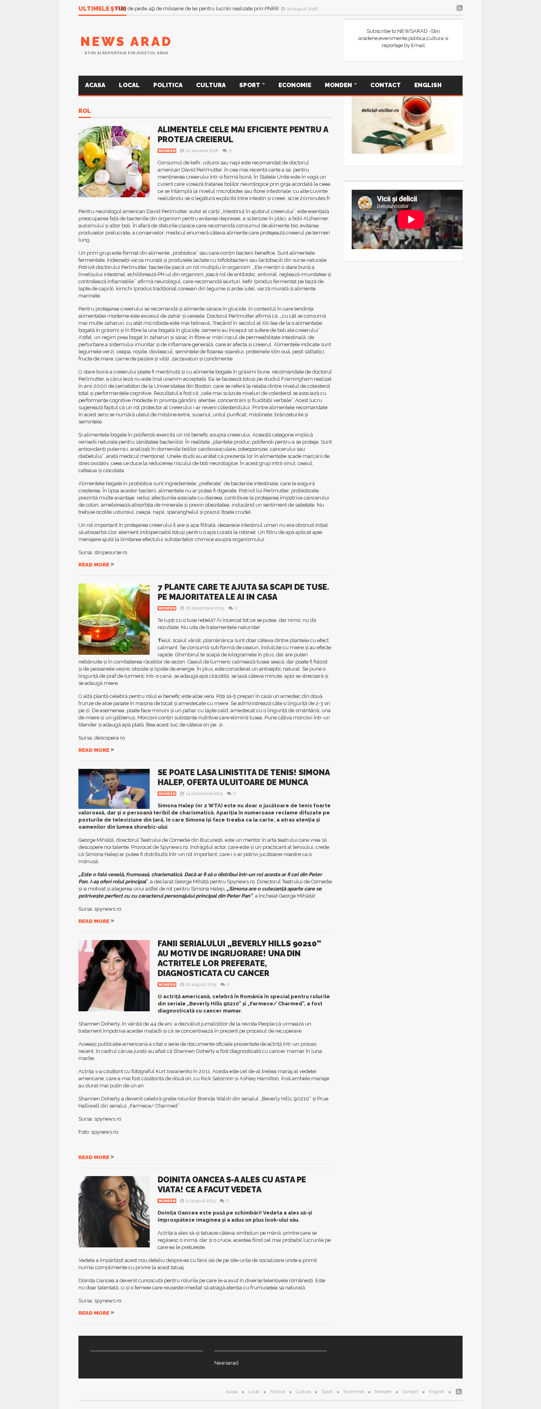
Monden (339, 85)
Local (129, 85)
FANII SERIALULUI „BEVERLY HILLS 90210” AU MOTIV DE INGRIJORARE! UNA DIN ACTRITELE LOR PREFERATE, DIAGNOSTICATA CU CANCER (239, 958)
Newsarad (226, 1363)
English (428, 85)
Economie (294, 85)
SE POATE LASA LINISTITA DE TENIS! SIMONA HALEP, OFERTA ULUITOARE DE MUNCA (244, 777)
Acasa (95, 85)
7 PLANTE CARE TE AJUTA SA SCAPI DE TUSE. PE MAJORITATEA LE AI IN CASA (243, 592)
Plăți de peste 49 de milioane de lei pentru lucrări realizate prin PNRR (198, 8)
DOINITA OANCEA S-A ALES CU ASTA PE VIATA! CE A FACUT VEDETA (232, 1184)
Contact (385, 85)
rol (84, 111)
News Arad (126, 41)
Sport (250, 85)
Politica (168, 85)
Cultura (211, 85)
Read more (93, 564)
